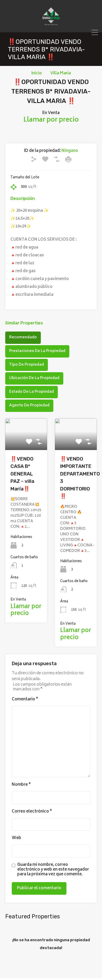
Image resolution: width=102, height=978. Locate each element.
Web (16, 838)
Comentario (25, 699)
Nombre (21, 785)
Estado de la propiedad (31, 392)
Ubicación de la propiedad (34, 378)
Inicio (36, 73)
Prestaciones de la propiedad (37, 351)
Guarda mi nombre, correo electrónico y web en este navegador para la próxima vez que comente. (53, 870)
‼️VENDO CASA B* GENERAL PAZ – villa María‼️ (22, 474)
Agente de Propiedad (29, 405)
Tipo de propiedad (26, 364)
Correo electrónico (32, 811)
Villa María (60, 73)
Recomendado (23, 337)
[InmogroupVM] (51, 25)
